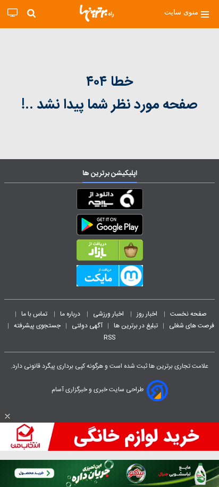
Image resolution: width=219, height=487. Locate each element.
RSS (109, 337)
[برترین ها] (97, 13)
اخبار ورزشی (109, 314)
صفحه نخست (188, 314)
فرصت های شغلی (191, 325)
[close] (7, 416)
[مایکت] (109, 278)
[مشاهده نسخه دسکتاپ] (12, 13)
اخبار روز (148, 314)
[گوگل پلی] (109, 227)
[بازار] (109, 252)
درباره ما (71, 314)
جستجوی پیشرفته (37, 325)
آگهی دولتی (87, 325)
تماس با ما (35, 314)
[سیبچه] (109, 201)
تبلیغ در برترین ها (136, 325)
